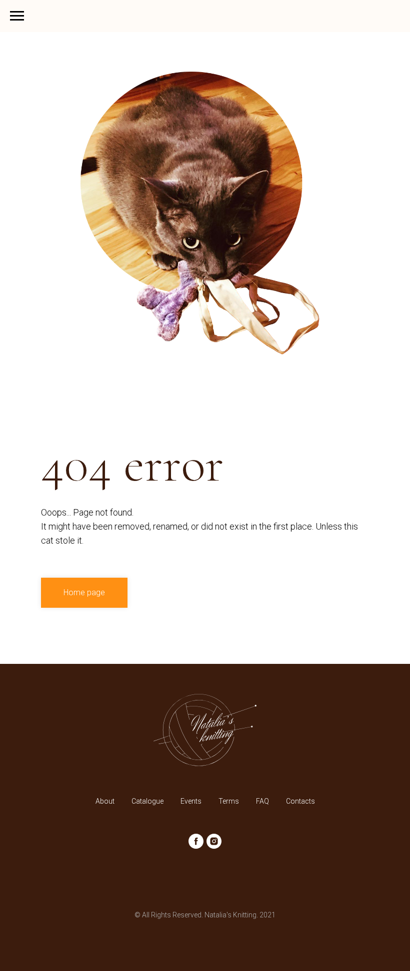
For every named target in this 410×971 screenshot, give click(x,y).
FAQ (262, 801)
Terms (228, 801)
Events (191, 801)
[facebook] (196, 841)
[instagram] (214, 841)
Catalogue (148, 801)
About (105, 801)
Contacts (300, 801)
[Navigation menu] (17, 16)
